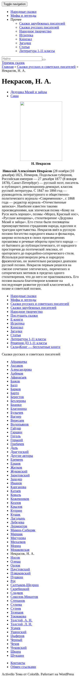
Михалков (18, 542)
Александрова (21, 369)
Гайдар (15, 428)
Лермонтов (18, 526)
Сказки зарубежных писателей (42, 23)
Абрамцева (18, 361)
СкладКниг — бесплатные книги (35, 347)
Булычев (16, 412)
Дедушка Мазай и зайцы (28, 92)
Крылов (16, 506)
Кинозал (25, 39)
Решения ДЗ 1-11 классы (28, 343)
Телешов (16, 612)
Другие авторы (21, 456)
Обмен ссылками (23, 667)
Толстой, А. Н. (21, 620)
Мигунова (18, 538)
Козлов (15, 503)
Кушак (15, 514)
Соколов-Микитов (24, 597)
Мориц (15, 546)
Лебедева (17, 522)
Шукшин (17, 655)
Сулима (16, 604)
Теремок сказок (13, 63)
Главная (8, 67)
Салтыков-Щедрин (24, 585)
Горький (16, 440)
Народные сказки (23, 11)
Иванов (16, 483)
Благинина (18, 409)
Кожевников (19, 499)
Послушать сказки (24, 315)
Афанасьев (18, 377)
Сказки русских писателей (39, 27)
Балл (13, 385)
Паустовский (20, 569)
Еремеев (16, 459)
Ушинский (18, 632)
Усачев (15, 628)
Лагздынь (17, 518)
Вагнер (15, 416)
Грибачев (17, 444)
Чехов (14, 644)
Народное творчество (35, 31)
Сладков (16, 593)
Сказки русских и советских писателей (46, 67)
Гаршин (16, 432)
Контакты (17, 663)
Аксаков (16, 365)
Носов (15, 557)
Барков (15, 389)
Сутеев (15, 608)
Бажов (15, 381)
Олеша (15, 561)
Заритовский (20, 475)
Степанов (17, 600)
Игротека (26, 35)
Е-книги (16, 319)
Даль (14, 448)
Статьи (24, 47)
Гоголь (15, 436)
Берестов (17, 397)
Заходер (16, 479)
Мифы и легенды (23, 15)
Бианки (16, 405)
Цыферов (17, 636)
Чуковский (18, 647)
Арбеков (16, 373)
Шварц (15, 651)
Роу (13, 581)
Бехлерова (18, 401)
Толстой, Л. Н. (21, 624)
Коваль (15, 495)
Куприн (16, 510)
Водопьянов (19, 424)
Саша (14, 96)
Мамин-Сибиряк (22, 530)
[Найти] (44, 59)
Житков (16, 467)
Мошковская (19, 550)
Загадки (25, 43)
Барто (14, 393)
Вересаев (17, 420)
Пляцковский (20, 573)
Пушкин (16, 577)
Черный (16, 640)
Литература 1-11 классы (37, 51)
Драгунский (19, 452)
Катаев (15, 491)
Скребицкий (19, 589)
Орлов (15, 565)
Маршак (16, 534)
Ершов (15, 463)
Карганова (18, 487)
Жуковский (18, 471)
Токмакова (18, 616)
